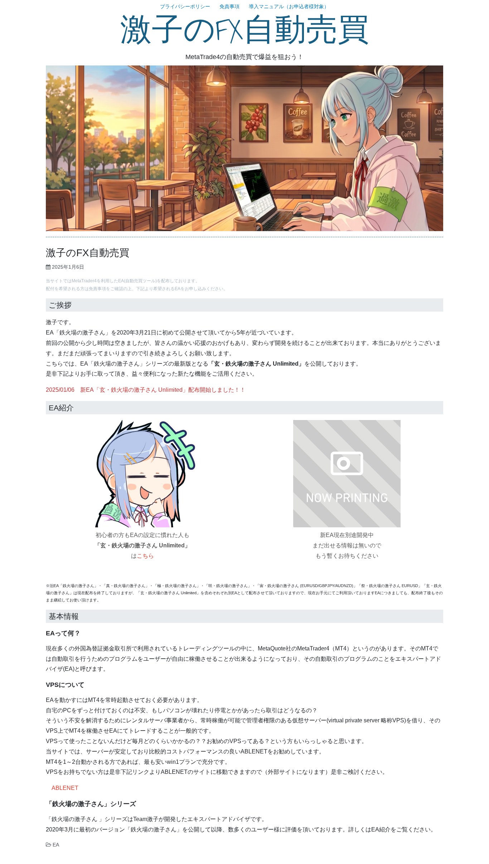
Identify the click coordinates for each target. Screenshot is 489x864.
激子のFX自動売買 (244, 30)
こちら (145, 556)
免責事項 (229, 6)
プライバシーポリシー (185, 6)
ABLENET (65, 788)
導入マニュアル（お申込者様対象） (289, 6)
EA (56, 845)
